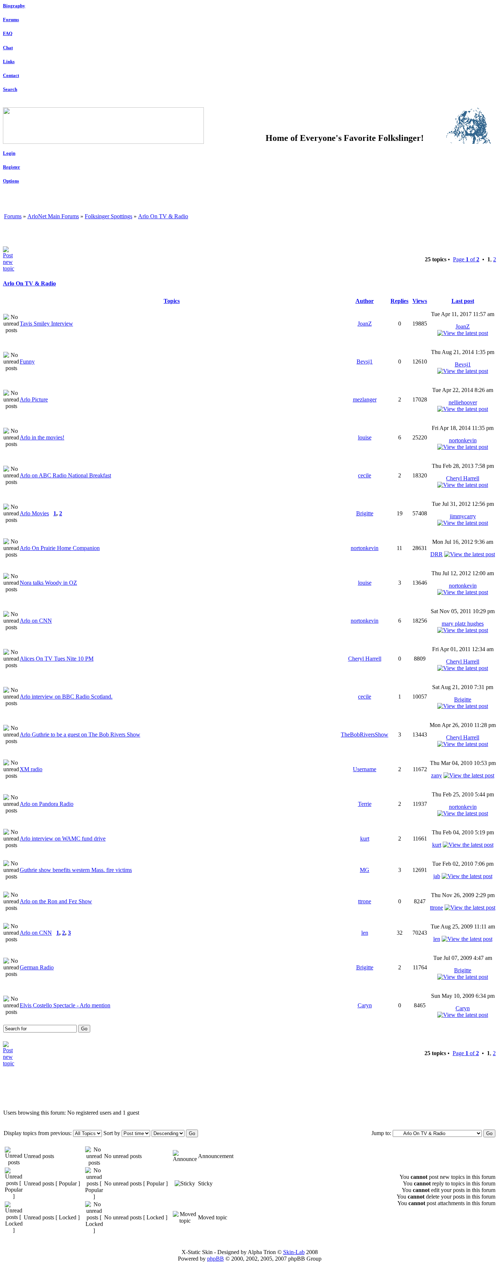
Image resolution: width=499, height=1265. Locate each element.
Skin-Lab (294, 1252)
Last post (463, 301)
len (364, 933)
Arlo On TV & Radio (163, 216)
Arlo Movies (34, 513)
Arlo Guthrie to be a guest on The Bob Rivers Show (80, 734)
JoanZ (365, 323)
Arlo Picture (34, 399)
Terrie (365, 804)
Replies (399, 301)
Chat (8, 47)
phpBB (215, 1259)
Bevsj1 (365, 361)
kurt (364, 838)
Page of (466, 259)
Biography (14, 5)
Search (10, 89)
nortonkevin (463, 440)
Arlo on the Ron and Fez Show (56, 901)
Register (11, 167)
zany (436, 775)
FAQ (7, 33)
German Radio (37, 967)
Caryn (365, 1005)
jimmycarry (463, 516)
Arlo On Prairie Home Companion (60, 548)
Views (419, 301)
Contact (11, 75)
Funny (27, 361)
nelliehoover (463, 402)
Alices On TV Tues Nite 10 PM (57, 658)
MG (364, 870)
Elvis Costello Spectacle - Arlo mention (65, 1005)
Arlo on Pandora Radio (46, 804)
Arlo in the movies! (42, 437)
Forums (11, 19)
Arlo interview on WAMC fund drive (63, 838)
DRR (436, 554)
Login (9, 153)
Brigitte (364, 513)
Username (364, 769)
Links (9, 61)
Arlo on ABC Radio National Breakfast (65, 475)
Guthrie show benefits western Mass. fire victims (76, 870)
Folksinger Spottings (108, 216)
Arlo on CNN (36, 621)
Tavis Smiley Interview (46, 323)
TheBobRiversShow (364, 734)
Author (364, 301)
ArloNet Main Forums (53, 216)
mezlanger (365, 399)
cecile (364, 475)
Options (11, 181)
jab (436, 876)
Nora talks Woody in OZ (48, 583)
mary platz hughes (463, 623)
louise (365, 437)
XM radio (31, 769)
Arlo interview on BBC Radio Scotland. (66, 696)
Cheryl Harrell (462, 478)
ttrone (364, 901)
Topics (172, 301)
